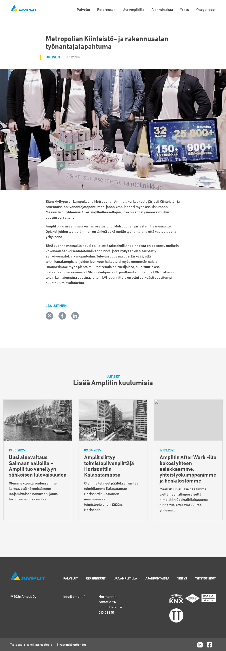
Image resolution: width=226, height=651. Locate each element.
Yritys (184, 9)
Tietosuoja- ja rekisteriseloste (31, 644)
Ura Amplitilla (133, 9)
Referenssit (106, 9)
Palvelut (83, 9)
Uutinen (53, 57)
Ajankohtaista (162, 9)
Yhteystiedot (205, 9)
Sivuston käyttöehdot (71, 644)
